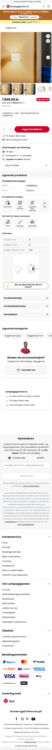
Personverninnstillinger (13, 724)
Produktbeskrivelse (15, 306)
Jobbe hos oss (9, 608)
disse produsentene (31, 486)
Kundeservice (11, 537)
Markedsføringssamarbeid (16, 594)
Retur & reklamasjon (12, 570)
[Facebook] (18, 719)
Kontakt (6, 547)
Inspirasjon (7, 621)
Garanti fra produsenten (15, 574)
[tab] (26, 556)
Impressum (8, 645)
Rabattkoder (9, 617)
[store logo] (19, 6)
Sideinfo (7, 630)
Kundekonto (8, 565)
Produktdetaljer (13, 298)
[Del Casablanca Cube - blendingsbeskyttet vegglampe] (48, 41)
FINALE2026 (25, 17)
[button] (6, 89)
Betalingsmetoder (11, 551)
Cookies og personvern (14, 636)
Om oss (6, 589)
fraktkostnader (30, 742)
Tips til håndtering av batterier (37, 728)
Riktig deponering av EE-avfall (26, 732)
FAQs (5, 542)
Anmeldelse (10, 314)
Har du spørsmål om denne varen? (28, 285)
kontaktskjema (11, 522)
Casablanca (31, 185)
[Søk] (44, 6)
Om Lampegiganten (16, 584)
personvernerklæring (25, 524)
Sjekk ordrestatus (11, 556)
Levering (6, 561)
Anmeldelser (8, 612)
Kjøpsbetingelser (11, 641)
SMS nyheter (8, 603)
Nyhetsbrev (8, 598)
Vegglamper (11, 27)
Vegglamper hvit (35, 335)
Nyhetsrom (21, 621)
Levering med (11, 693)
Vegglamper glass (12, 335)
